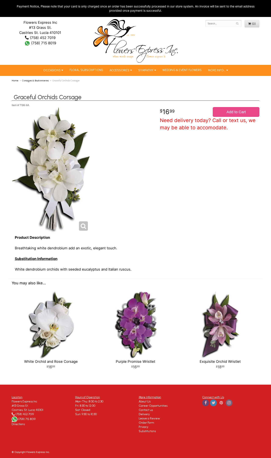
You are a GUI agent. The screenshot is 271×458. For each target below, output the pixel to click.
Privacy (143, 427)
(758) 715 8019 (43, 43)
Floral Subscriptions (86, 70)
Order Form (146, 422)
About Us (145, 401)
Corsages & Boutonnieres (35, 80)
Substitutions (147, 431)
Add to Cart (236, 112)
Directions (18, 424)
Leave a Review (149, 418)
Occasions (52, 70)
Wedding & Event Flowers (182, 70)
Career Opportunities (153, 406)
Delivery (144, 414)
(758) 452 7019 (42, 38)
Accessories (119, 70)
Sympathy (145, 70)
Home (15, 80)
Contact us (146, 410)
